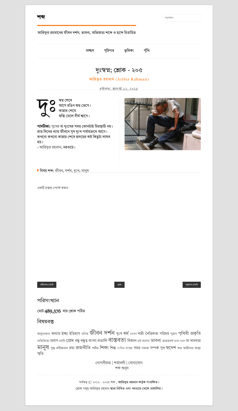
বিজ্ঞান (131, 341)
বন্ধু (77, 341)
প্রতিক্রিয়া (43, 341)
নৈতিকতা (151, 334)
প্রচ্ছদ (90, 51)
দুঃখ (76, 171)
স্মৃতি (40, 354)
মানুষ (85, 171)
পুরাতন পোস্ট (192, 285)
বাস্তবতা (117, 340)
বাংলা (93, 341)
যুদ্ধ (53, 348)
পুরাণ (173, 334)
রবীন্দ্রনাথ (62, 348)
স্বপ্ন (179, 348)
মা (187, 341)
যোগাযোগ (135, 363)
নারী (141, 334)
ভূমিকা (129, 51)
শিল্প (113, 348)
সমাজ (145, 348)
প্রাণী (62, 341)
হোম (119, 285)
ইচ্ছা (65, 334)
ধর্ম (125, 333)
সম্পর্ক (154, 348)
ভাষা (176, 341)
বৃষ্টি (139, 341)
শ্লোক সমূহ (82, 389)
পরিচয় (164, 334)
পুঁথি (146, 51)
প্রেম (70, 341)
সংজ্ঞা (129, 348)
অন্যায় (55, 334)
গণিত (84, 334)
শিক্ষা (104, 348)
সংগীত (121, 348)
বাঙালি (102, 341)
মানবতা (195, 341)
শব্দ (41, 17)
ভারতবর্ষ (167, 341)
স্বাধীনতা (188, 348)
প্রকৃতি (195, 333)
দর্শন (68, 171)
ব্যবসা (145, 341)
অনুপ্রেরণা (43, 334)
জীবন (59, 171)
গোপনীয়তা (103, 363)
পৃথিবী (183, 333)
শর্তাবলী (119, 363)
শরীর (95, 348)
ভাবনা (156, 341)
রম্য (72, 348)
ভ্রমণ (182, 341)
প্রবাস (54, 341)
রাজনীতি (83, 348)
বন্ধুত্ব (84, 341)
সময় (137, 348)
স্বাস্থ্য (198, 348)
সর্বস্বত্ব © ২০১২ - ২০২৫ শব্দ (97, 382)
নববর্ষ (133, 334)
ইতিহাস (74, 334)
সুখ (162, 348)
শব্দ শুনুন (121, 368)
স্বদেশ (171, 348)
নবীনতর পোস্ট (46, 285)
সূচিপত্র (109, 51)
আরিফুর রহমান (50, 147)
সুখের (55, 127)
